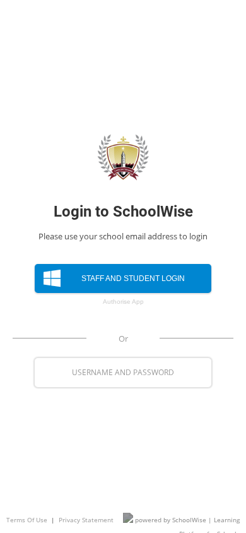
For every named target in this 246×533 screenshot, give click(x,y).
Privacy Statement (86, 519)
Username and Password (123, 372)
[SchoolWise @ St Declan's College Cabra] (123, 157)
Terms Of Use (26, 519)
